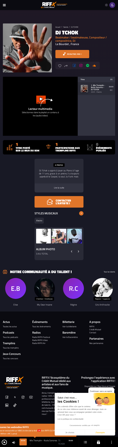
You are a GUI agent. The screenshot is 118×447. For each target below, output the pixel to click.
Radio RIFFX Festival (41, 337)
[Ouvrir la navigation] (4, 5)
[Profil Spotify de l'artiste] (87, 65)
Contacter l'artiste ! (63, 201)
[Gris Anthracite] (102, 288)
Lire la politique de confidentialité (70, 419)
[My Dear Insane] (44, 288)
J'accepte (100, 432)
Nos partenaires (96, 343)
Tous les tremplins (11, 347)
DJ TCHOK (74, 27)
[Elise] (15, 288)
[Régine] (73, 288)
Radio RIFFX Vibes (40, 340)
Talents (65, 27)
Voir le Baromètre (70, 337)
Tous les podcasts (10, 337)
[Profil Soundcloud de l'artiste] (94, 65)
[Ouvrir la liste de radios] (98, 442)
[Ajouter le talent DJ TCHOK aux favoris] (59, 65)
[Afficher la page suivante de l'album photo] (78, 251)
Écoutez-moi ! (74, 54)
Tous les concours (10, 358)
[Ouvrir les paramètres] (111, 442)
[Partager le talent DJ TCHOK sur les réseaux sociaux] (65, 65)
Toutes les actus (10, 326)
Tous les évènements (41, 326)
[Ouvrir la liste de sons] (85, 442)
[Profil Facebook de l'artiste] (74, 65)
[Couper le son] (13, 442)
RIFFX (91, 326)
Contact (92, 332)
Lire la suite (59, 187)
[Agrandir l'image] (43, 236)
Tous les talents (109, 272)
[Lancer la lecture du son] (4, 442)
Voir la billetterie (69, 326)
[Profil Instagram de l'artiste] (81, 65)
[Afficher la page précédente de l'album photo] (71, 251)
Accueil (57, 27)
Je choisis (69, 432)
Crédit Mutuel (95, 329)
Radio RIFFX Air (38, 343)
